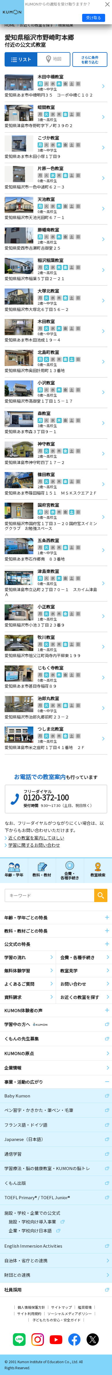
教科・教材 (41, 875)
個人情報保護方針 (31, 1307)
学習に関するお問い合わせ (34, 845)
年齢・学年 (14, 875)
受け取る (93, 18)
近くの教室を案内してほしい (36, 838)
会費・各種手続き (70, 875)
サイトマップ (61, 1307)
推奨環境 (85, 1307)
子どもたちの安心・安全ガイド (56, 1319)
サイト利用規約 (29, 1313)
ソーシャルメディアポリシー (69, 1313)
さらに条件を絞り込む (90, 59)
